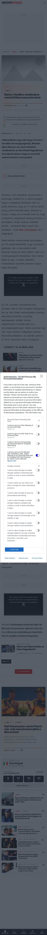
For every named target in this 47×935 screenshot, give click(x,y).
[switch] (38, 426)
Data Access (23, 558)
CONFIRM (14, 550)
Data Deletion (10, 558)
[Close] (42, 377)
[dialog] (23, 467)
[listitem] (23, 420)
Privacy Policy (37, 558)
